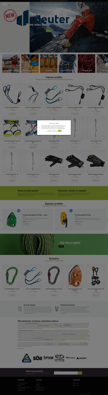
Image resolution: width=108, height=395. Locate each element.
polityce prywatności (61, 128)
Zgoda (60, 130)
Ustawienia (50, 130)
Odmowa (55, 130)
